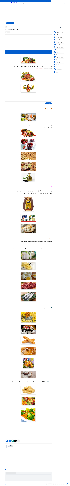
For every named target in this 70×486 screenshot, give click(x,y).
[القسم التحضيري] (47, 484)
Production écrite (59, 32)
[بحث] (64, 4)
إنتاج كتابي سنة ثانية (58, 39)
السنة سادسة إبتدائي (58, 59)
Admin (8, 32)
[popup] (47, 1)
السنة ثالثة (57, 49)
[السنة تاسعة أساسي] (64, 484)
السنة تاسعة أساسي (58, 47)
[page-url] (45, 1)
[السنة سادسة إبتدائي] (58, 484)
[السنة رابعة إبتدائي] (54, 484)
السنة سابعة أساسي (58, 57)
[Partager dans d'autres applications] (18, 441)
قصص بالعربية (59, 69)
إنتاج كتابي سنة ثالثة (58, 37)
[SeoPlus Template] (5, 484)
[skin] (49, 1)
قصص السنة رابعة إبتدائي (59, 67)
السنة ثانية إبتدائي (58, 52)
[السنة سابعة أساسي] (60, 484)
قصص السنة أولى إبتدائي (59, 64)
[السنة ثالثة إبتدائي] (53, 484)
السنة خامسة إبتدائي (58, 54)
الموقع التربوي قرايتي (12, 2)
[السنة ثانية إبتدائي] (51, 484)
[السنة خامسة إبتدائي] (56, 484)
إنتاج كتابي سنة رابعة (59, 42)
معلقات (56, 72)
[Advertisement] (35, 14)
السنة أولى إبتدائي (22, 3)
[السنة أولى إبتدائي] (49, 484)
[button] (10, 441)
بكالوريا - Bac (57, 62)
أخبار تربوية (57, 34)
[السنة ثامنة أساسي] (62, 484)
